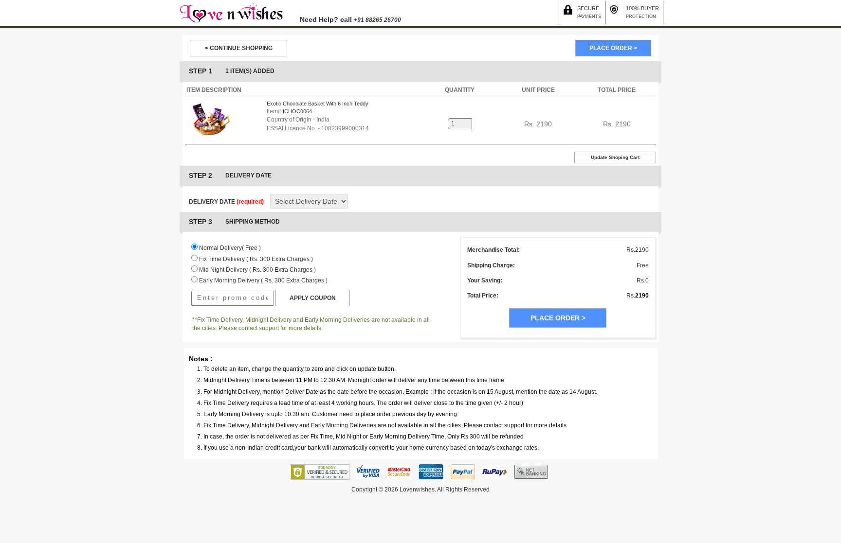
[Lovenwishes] (231, 12)
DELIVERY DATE (226, 201)
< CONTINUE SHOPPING (239, 48)
